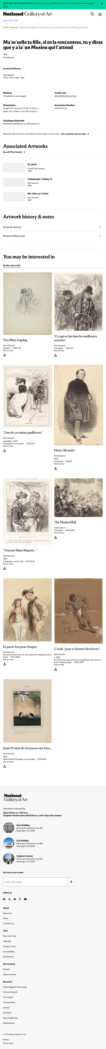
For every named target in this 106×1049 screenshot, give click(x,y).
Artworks (14, 27)
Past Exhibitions (10, 1017)
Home (5, 27)
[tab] (12, 266)
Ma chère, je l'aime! (38, 193)
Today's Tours (9, 946)
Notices (6, 1039)
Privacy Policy (8, 1043)
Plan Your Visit (9, 936)
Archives (7, 1012)
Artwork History (12, 227)
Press (5, 918)
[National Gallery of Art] (53, 797)
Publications (8, 1023)
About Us (7, 913)
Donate (6, 969)
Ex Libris (32, 164)
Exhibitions (8, 956)
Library (6, 1007)
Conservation (9, 1002)
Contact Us (8, 923)
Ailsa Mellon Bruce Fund (65, 95)
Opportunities (9, 974)
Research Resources (14, 235)
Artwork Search (10, 992)
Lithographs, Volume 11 (40, 179)
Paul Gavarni (8, 74)
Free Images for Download (15, 986)
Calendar (7, 941)
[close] (102, 3)
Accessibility (9, 951)
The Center (8, 997)
